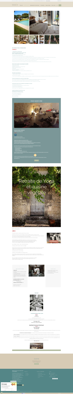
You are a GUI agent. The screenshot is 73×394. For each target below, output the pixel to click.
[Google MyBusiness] (54, 378)
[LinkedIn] (55, 378)
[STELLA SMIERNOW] (15, 5)
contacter (18, 370)
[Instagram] (57, 378)
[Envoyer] (23, 385)
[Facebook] (52, 378)
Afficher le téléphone (52, 376)
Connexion (59, 393)
